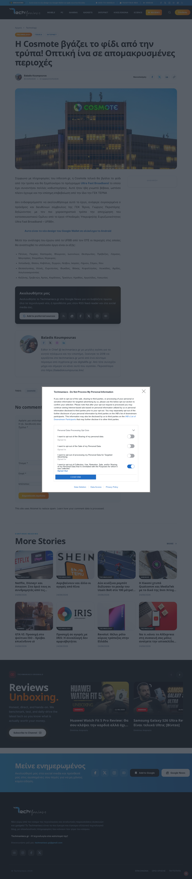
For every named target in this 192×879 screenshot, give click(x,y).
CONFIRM (76, 477)
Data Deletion (80, 487)
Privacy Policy (112, 487)
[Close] (144, 392)
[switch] (131, 436)
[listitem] (96, 430)
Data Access (96, 487)
